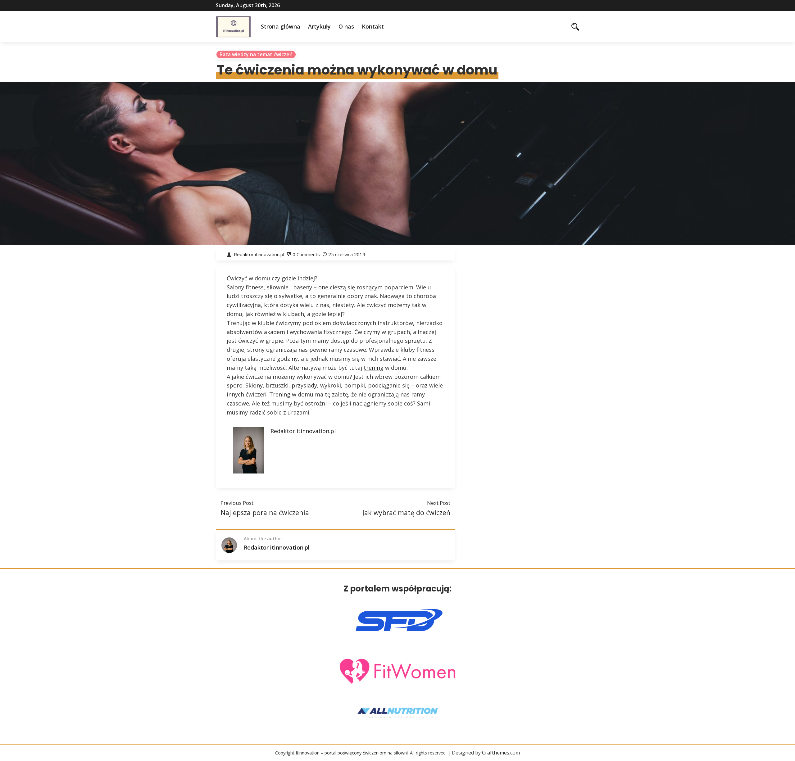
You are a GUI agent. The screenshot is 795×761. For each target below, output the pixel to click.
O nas (346, 26)
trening (374, 367)
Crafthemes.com (501, 752)
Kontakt (373, 26)
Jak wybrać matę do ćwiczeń (406, 512)
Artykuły (319, 26)
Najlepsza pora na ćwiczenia (264, 512)
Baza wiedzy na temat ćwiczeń (256, 54)
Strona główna (280, 26)
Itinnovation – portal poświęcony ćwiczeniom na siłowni (352, 753)
